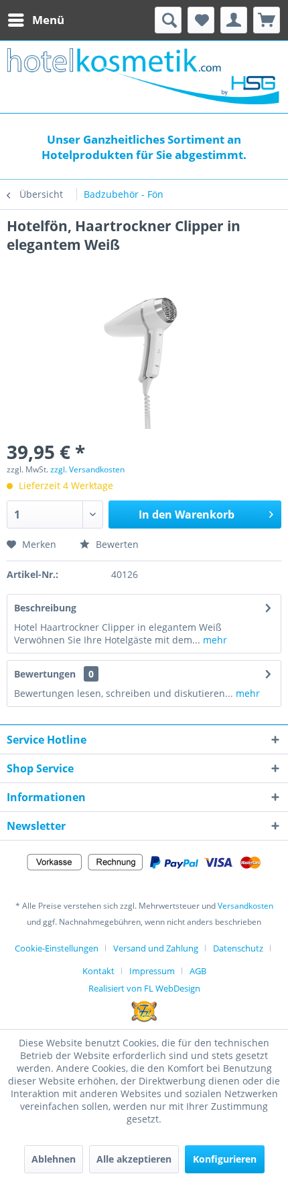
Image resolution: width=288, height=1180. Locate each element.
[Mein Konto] (233, 20)
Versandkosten (245, 905)
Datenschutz (238, 948)
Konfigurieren (225, 1159)
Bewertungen (45, 674)
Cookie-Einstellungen (56, 948)
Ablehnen (53, 1159)
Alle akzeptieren (133, 1159)
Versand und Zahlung (155, 948)
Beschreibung (45, 607)
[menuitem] (35, 20)
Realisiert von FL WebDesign (144, 988)
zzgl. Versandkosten (87, 469)
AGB (198, 971)
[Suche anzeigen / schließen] (168, 20)
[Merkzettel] (201, 20)
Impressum (152, 971)
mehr (213, 639)
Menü (48, 19)
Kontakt (98, 971)
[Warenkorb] (266, 20)
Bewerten (116, 544)
